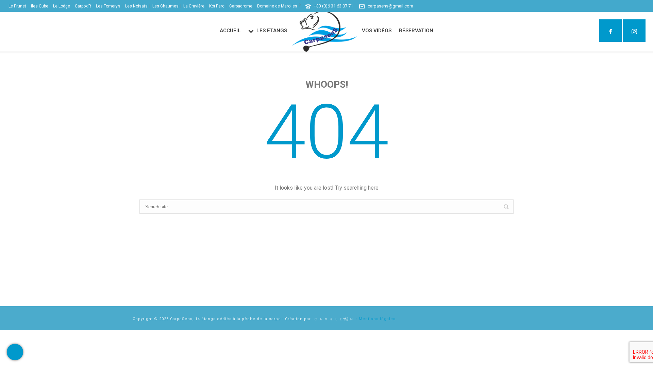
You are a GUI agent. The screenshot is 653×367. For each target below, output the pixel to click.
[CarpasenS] (324, 31)
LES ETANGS (271, 31)
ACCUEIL (230, 31)
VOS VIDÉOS (376, 31)
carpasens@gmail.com (390, 5)
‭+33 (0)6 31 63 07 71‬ (333, 5)
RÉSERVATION (416, 31)
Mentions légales (377, 319)
